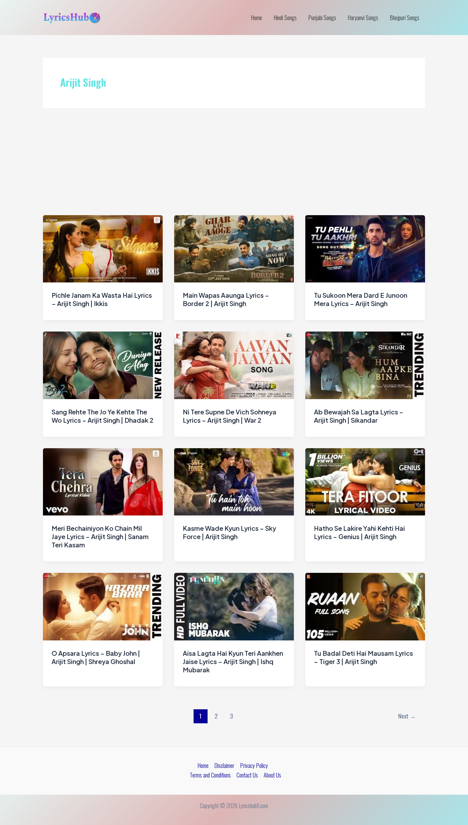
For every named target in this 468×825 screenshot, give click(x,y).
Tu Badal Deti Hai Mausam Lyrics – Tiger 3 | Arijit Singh (363, 657)
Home (256, 17)
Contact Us (247, 775)
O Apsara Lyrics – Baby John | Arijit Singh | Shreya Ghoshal (96, 657)
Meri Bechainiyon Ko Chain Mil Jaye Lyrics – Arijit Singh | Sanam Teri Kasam (100, 536)
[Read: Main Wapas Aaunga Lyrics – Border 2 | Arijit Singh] (234, 248)
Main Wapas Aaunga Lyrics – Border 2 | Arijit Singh (226, 299)
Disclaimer (224, 765)
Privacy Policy (254, 765)
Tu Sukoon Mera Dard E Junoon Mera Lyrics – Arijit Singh (360, 299)
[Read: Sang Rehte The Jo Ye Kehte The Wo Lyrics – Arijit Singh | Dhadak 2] (103, 364)
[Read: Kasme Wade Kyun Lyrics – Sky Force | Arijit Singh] (234, 481)
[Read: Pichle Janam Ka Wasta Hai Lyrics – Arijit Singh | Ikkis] (103, 248)
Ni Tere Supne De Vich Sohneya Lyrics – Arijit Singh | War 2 (229, 416)
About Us (272, 775)
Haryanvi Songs (363, 17)
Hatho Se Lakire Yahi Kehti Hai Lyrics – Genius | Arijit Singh (359, 532)
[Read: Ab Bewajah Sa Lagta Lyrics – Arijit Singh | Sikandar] (365, 364)
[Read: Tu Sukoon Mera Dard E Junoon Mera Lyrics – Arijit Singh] (365, 248)
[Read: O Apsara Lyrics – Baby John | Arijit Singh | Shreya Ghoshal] (103, 606)
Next (407, 715)
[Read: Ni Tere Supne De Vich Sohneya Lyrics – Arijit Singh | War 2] (234, 364)
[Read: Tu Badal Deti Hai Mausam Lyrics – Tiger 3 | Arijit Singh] (365, 606)
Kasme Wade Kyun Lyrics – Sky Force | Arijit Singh (229, 532)
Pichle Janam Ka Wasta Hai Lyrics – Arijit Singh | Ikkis (102, 299)
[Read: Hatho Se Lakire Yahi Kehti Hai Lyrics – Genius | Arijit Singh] (365, 481)
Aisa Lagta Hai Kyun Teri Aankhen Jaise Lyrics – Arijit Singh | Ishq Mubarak (233, 661)
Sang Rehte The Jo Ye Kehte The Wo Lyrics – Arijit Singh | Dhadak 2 (102, 416)
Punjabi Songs (322, 17)
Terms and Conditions (210, 775)
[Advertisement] (234, 167)
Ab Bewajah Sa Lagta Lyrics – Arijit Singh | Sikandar (358, 416)
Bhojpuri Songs (404, 17)
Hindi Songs (285, 17)
